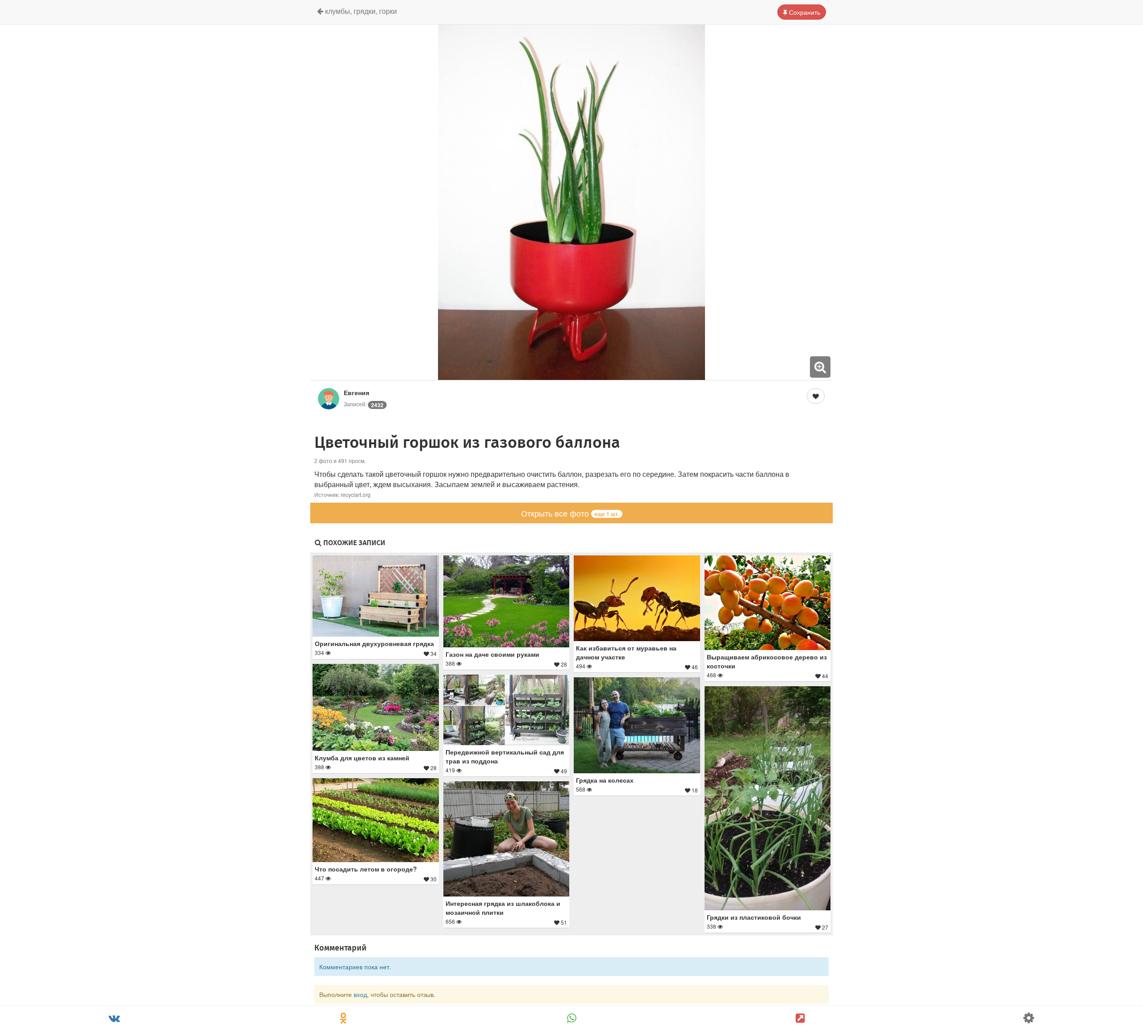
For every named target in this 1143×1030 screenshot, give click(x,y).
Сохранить (803, 12)
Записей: (364, 404)
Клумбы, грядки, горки (360, 11)
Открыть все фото (570, 513)
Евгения (356, 392)
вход (360, 994)
